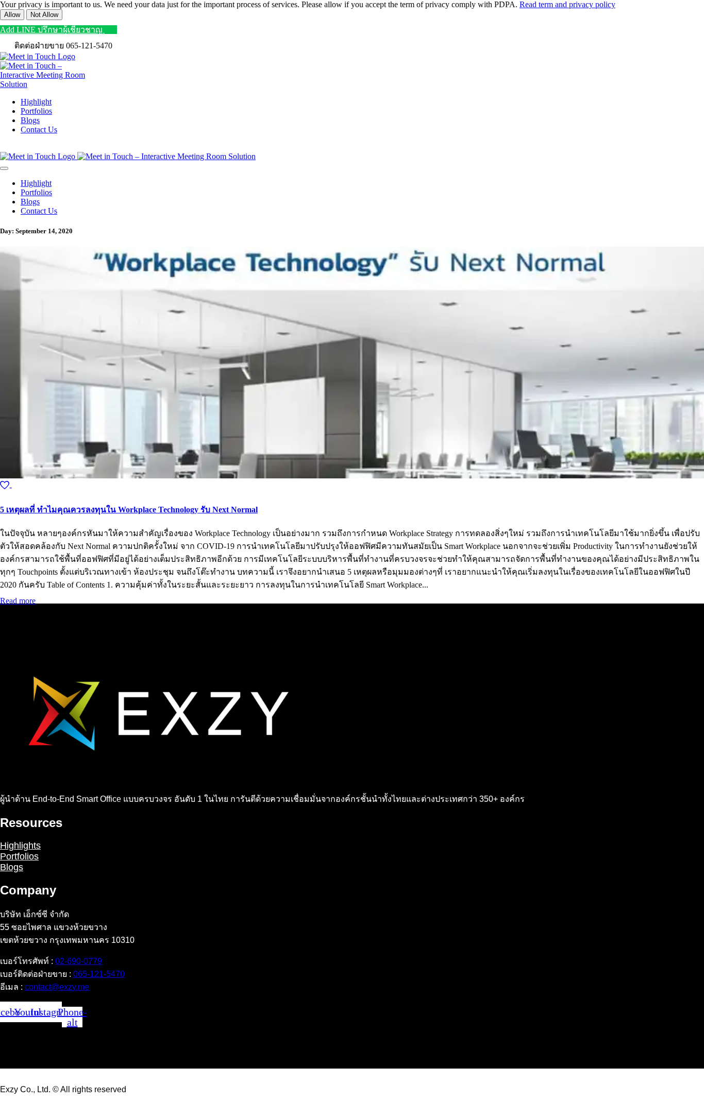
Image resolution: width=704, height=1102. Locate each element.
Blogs (11, 867)
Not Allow (44, 15)
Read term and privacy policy (567, 4)
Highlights (20, 845)
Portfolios (19, 856)
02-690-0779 (78, 961)
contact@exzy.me (57, 987)
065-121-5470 (99, 974)
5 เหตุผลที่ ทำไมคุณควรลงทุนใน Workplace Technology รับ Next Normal (129, 509)
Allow (12, 15)
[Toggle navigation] (4, 168)
